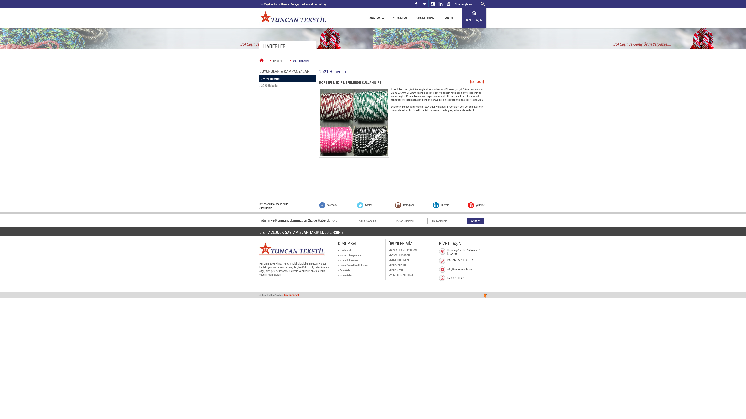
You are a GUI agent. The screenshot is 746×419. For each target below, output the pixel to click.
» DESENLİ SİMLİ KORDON (403, 250)
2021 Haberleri (301, 61)
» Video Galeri (345, 275)
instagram (408, 205)
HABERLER (450, 18)
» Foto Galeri (344, 270)
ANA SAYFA (376, 18)
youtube (449, 3)
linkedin (441, 3)
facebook (416, 3)
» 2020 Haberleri (269, 85)
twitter (368, 205)
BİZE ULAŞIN (474, 19)
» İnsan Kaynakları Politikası (353, 265)
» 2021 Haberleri (271, 79)
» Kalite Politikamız (348, 260)
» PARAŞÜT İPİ (396, 270)
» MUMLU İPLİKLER (399, 260)
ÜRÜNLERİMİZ (425, 18)
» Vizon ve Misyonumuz (350, 255)
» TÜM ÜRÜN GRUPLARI (401, 275)
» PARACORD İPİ (397, 265)
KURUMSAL (400, 18)
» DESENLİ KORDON (399, 255)
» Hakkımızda (345, 250)
